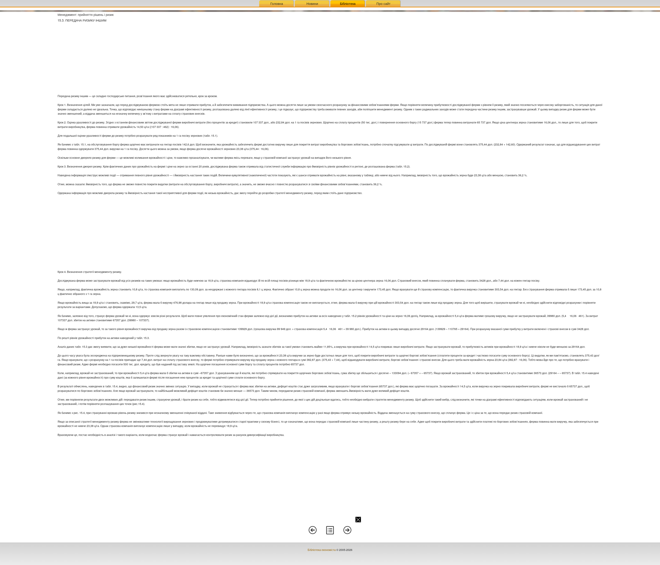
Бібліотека (348, 3)
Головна (276, 3)
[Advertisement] (27, 63)
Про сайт (383, 3)
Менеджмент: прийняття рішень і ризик (86, 14)
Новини (312, 3)
